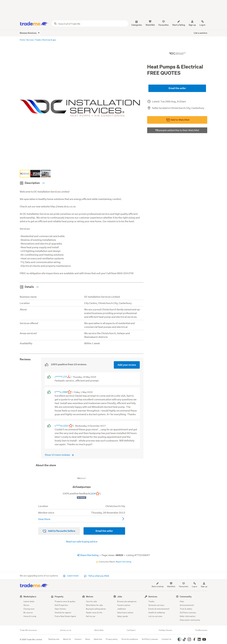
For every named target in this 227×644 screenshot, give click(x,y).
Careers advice (123, 605)
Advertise (98, 639)
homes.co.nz (65, 630)
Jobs (119, 596)
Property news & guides (65, 601)
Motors (89, 596)
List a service (200, 32)
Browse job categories (127, 601)
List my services (155, 616)
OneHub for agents (63, 612)
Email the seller (177, 88)
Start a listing (157, 586)
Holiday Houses (165, 630)
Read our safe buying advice (81, 541)
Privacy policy (112, 639)
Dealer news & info (94, 612)
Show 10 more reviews (57, 454)
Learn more (73, 575)
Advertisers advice (125, 612)
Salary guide (122, 616)
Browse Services (28, 32)
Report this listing (123, 561)
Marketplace (29, 596)
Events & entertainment (158, 609)
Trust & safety (186, 609)
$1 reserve (28, 612)
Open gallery (83, 163)
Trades (151, 601)
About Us (67, 639)
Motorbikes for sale (94, 605)
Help (182, 601)
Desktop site (53, 639)
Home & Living (29, 616)
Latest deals (28, 601)
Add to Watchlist (179, 119)
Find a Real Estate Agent (65, 616)
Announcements (187, 605)
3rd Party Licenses (188, 612)
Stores (26, 605)
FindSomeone (201, 630)
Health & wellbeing (156, 612)
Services (152, 596)
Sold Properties (61, 605)
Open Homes (60, 609)
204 (93, 493)
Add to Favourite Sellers (61, 531)
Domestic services (156, 605)
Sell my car (90, 616)
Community (186, 596)
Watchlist (171, 586)
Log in (202, 25)
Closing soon (28, 609)
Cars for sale (91, 601)
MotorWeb (98, 630)
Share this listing (89, 555)
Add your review (127, 364)
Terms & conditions (129, 639)
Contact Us (166, 639)
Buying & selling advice (96, 609)
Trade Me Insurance (28, 630)
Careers (78, 639)
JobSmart (121, 609)
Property (59, 596)
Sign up (192, 25)
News (87, 639)
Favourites (183, 586)
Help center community (190, 620)
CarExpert (131, 630)
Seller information (187, 616)
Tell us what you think (98, 575)
